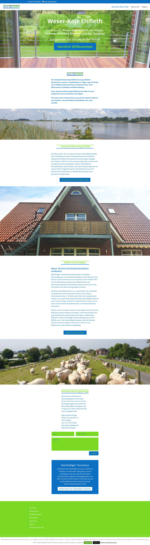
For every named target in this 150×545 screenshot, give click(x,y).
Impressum (33, 521)
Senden (94, 453)
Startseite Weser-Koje (120, 7)
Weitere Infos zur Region (75, 332)
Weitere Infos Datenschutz (108, 542)
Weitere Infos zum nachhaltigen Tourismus (75, 489)
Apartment (135, 7)
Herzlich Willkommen (75, 46)
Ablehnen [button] (96, 542)
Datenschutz (33, 518)
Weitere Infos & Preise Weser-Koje (75, 180)
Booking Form (34, 511)
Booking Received (35, 514)
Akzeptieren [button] (88, 542)
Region (144, 7)
